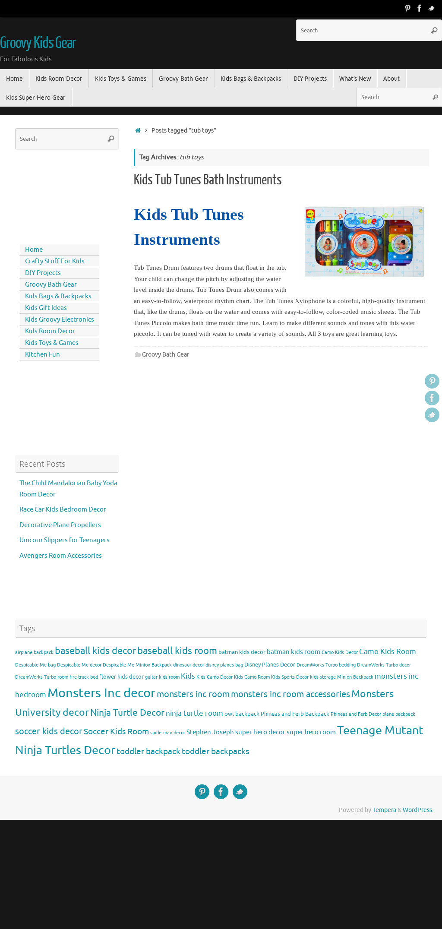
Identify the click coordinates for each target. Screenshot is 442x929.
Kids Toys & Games (52, 343)
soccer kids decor (48, 731)
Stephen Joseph (210, 732)
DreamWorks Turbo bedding (326, 665)
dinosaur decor (188, 665)
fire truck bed (83, 677)
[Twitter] (432, 8)
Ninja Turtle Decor (127, 713)
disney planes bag (224, 665)
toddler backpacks (215, 751)
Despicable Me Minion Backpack (137, 665)
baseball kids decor (95, 651)
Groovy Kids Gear (38, 43)
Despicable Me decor (79, 665)
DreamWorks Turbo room (41, 677)
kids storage (323, 677)
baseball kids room (177, 651)
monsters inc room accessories (290, 694)
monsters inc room (193, 694)
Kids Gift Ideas (46, 308)
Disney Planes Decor (269, 664)
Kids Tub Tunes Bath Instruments (208, 180)
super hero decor (260, 732)
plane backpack (398, 714)
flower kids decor (121, 676)
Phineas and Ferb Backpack (295, 713)
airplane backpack (34, 652)
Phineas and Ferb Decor (356, 714)
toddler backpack (148, 751)
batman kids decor (241, 652)
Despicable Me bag (35, 665)
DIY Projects (43, 273)
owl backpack (241, 713)
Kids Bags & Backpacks (58, 296)
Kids (188, 676)
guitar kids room (162, 677)
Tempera (384, 810)
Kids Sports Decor (290, 677)
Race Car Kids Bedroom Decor (62, 510)
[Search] (434, 30)
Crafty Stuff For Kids (55, 261)
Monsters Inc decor (101, 693)
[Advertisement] (54, 195)
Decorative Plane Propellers (60, 525)
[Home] (138, 130)
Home (34, 250)
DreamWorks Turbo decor (384, 665)
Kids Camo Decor (214, 677)
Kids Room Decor (50, 331)
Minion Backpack (355, 677)
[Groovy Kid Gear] (420, 8)
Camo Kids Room (387, 651)
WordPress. (418, 810)
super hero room (311, 732)
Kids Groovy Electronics (59, 320)
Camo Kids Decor (340, 652)
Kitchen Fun (42, 355)
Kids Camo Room (252, 677)
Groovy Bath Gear (165, 354)
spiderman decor (167, 733)
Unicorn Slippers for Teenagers (64, 540)
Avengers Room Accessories (60, 556)
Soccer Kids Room (116, 731)
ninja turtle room (194, 713)
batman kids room (293, 652)
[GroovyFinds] (407, 8)
